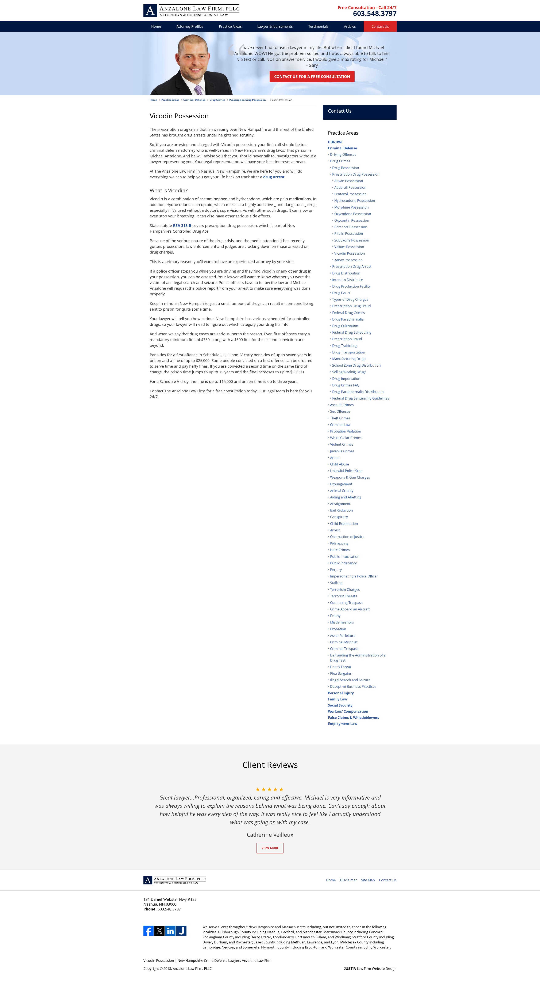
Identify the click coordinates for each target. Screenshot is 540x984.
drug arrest (274, 176)
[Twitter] (159, 931)
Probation (338, 629)
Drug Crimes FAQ (345, 385)
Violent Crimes (341, 444)
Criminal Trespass (344, 648)
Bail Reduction (341, 510)
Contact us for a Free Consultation (312, 76)
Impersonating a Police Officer (354, 576)
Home (156, 26)
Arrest (335, 530)
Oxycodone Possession (352, 214)
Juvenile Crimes (342, 451)
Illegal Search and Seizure (350, 680)
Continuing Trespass (346, 602)
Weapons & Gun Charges (350, 477)
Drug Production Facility (351, 286)
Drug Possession (345, 167)
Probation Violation (345, 431)
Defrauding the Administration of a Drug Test (358, 657)
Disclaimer (348, 880)
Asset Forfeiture (342, 635)
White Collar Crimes (346, 437)
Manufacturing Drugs (349, 358)
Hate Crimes (340, 549)
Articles (350, 26)
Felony (335, 615)
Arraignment (340, 503)
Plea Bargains (341, 673)
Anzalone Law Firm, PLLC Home (191, 10)
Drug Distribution (346, 273)
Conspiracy (339, 517)
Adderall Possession (350, 187)
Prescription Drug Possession (355, 174)
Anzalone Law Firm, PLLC (192, 968)
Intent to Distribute (347, 279)
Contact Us (380, 26)
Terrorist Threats (343, 596)
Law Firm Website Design (370, 968)
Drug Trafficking (344, 345)
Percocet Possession (350, 227)
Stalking (336, 582)
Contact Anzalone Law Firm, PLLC (367, 11)
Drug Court (341, 293)
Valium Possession (349, 246)
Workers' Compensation (348, 711)
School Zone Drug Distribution (356, 365)
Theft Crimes (340, 418)
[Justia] (181, 931)
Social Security (340, 705)
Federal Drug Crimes (348, 312)
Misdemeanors (342, 622)
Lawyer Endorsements (275, 26)
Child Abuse (339, 464)
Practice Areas (230, 26)
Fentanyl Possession (350, 194)
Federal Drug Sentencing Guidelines (360, 398)
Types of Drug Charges (350, 299)
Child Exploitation (344, 523)
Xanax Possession (348, 260)
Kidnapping (339, 543)
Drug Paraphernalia (348, 319)
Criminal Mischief (343, 642)
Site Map (368, 880)
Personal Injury (341, 693)
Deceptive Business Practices (353, 686)
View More (270, 848)
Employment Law (342, 723)
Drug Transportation (348, 352)
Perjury (336, 569)
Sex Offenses (340, 411)
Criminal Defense (342, 148)
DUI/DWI (335, 142)
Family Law (337, 699)
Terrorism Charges (345, 589)
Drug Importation (346, 378)
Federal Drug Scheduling (351, 332)
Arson (335, 457)
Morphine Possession (351, 207)
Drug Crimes (340, 161)
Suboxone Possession (351, 240)
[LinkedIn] (170, 931)
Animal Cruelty (341, 490)
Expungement (341, 484)
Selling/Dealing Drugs (349, 372)
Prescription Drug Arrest (351, 266)
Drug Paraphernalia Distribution (358, 391)
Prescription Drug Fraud (351, 306)
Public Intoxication (344, 556)
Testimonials (318, 26)
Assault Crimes (342, 405)
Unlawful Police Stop (346, 470)
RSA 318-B (182, 225)
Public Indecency (343, 563)
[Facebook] (148, 931)
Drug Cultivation (345, 325)
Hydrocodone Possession (354, 200)
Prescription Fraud (347, 339)
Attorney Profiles (190, 26)
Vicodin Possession (349, 253)
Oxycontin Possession (351, 220)
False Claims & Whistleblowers (353, 717)
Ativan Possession (348, 181)
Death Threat (340, 667)
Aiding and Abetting (345, 497)
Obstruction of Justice (347, 536)
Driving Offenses (343, 154)
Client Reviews (270, 764)
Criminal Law (340, 424)
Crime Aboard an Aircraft (350, 609)
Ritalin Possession (348, 233)
